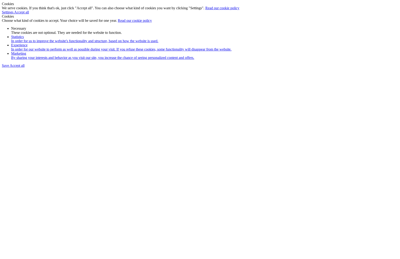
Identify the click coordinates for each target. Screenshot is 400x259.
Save (6, 65)
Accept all (21, 12)
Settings (8, 12)
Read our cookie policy (222, 8)
